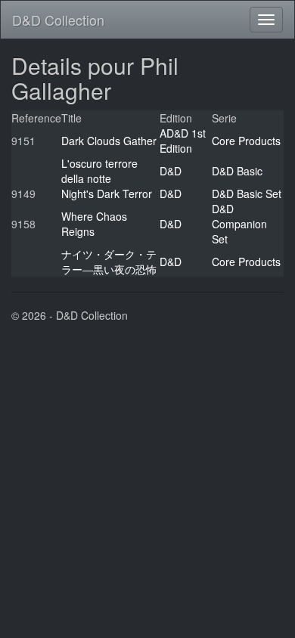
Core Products (246, 140)
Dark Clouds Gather (109, 140)
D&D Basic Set (246, 193)
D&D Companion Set (239, 223)
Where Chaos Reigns (94, 224)
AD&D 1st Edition (183, 140)
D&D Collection (58, 19)
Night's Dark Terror (106, 193)
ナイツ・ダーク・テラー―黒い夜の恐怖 (109, 261)
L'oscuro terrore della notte (99, 171)
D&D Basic (237, 170)
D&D (171, 170)
